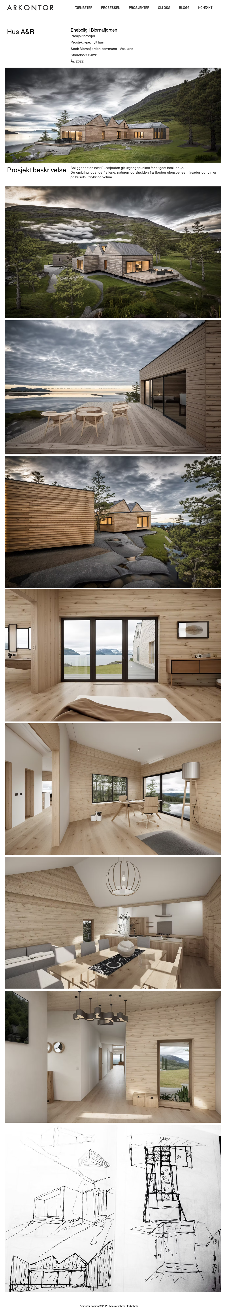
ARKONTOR (31, 7)
